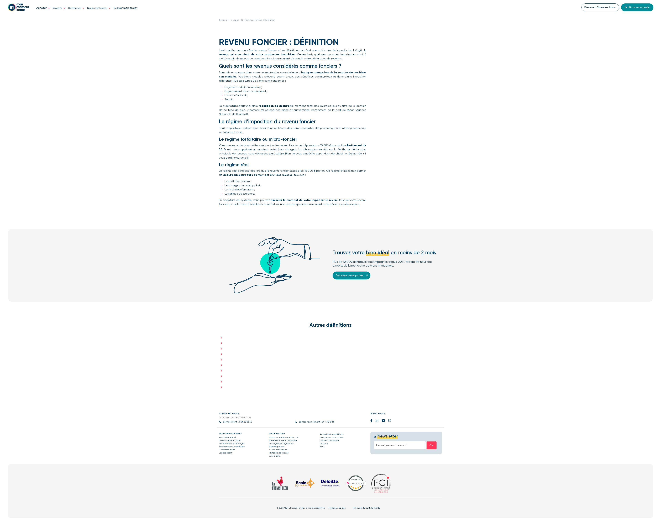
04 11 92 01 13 (328, 422)
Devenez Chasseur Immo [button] (600, 7)
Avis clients (274, 456)
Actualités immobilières (331, 434)
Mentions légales (337, 508)
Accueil (223, 20)
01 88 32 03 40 (245, 422)
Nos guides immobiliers (331, 437)
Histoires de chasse (279, 453)
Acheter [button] (41, 7)
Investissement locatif (229, 440)
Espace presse (276, 446)
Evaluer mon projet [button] (126, 7)
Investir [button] (58, 8)
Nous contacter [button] (97, 8)
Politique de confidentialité (366, 508)
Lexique (234, 20)
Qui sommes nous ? (278, 450)
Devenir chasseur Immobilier (283, 440)
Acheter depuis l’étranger (231, 443)
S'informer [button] (75, 8)
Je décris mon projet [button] (637, 7)
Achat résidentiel (227, 437)
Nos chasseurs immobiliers (232, 446)
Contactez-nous (227, 450)
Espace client (225, 453)
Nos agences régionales (281, 443)
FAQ (322, 446)
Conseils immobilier (329, 440)
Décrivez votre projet (350, 275)
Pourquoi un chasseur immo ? (283, 437)
